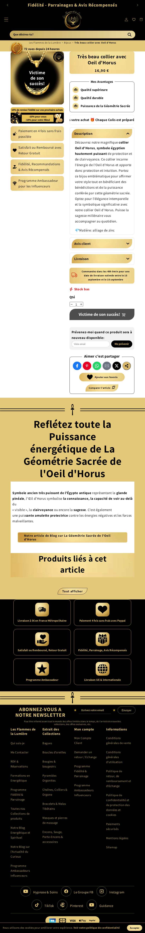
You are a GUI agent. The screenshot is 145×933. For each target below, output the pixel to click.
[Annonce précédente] (7, 5)
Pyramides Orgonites (49, 778)
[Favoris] (133, 19)
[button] (6, 19)
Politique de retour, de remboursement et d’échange (118, 778)
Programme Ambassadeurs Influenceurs (20, 871)
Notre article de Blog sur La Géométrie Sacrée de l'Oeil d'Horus (67, 537)
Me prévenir (122, 344)
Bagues (47, 743)
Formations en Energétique (20, 778)
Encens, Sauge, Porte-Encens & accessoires (52, 837)
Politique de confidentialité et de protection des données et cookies (118, 805)
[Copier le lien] (126, 366)
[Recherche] (129, 34)
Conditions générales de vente (118, 740)
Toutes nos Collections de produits (20, 813)
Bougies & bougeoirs (49, 764)
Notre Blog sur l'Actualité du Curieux (20, 851)
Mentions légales (117, 838)
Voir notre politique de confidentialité (97, 927)
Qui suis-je (18, 743)
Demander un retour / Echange (85, 754)
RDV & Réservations (19, 764)
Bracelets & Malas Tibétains (54, 806)
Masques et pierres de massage (54, 820)
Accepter (134, 928)
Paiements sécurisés (113, 826)
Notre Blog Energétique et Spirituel (20, 832)
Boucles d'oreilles (54, 752)
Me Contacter (20, 752)
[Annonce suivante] (137, 5)
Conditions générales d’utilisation (114, 757)
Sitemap (111, 847)
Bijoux (67, 42)
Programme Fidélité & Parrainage (18, 794)
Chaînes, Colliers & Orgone (54, 792)
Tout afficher (72, 591)
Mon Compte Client (82, 740)
